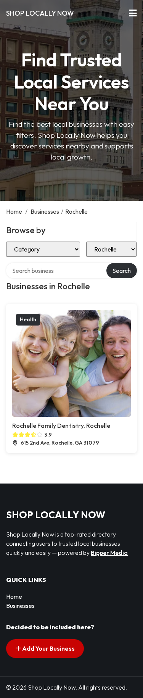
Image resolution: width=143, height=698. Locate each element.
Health (28, 319)
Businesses (45, 211)
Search (121, 270)
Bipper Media (109, 552)
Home (14, 211)
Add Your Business (48, 648)
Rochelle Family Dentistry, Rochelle (61, 425)
